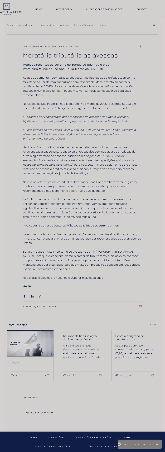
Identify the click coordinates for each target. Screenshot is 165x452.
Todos (10, 25)
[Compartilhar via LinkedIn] (32, 296)
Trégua (15, 362)
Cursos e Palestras (84, 25)
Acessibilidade (26, 25)
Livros (103, 25)
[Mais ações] (140, 46)
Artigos (64, 25)
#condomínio (47, 25)
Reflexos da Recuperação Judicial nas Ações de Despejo (80, 337)
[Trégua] (30, 343)
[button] (154, 25)
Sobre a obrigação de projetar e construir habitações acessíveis (130, 337)
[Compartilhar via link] (40, 296)
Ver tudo (154, 324)
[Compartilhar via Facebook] (24, 296)
